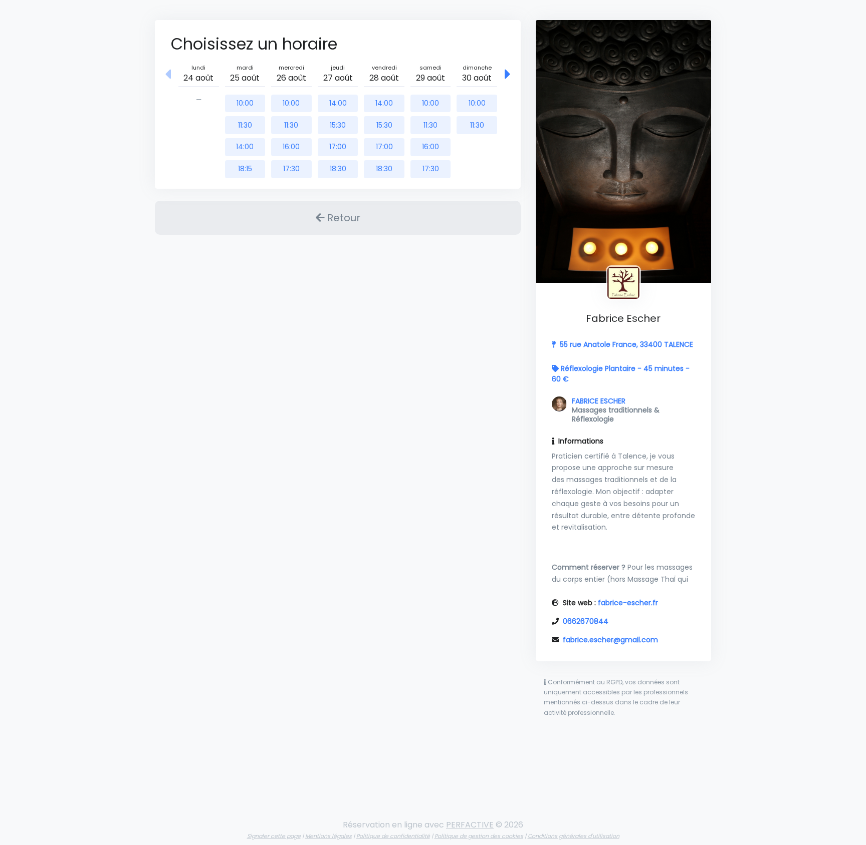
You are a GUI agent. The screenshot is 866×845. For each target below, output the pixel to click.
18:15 (245, 169)
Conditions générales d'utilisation (573, 836)
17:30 (291, 169)
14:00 (245, 147)
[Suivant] (508, 75)
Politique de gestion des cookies (479, 836)
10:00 (245, 103)
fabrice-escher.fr (628, 603)
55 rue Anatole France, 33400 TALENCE (626, 344)
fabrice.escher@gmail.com (610, 640)
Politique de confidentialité (393, 836)
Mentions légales (328, 836)
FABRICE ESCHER (598, 401)
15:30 (338, 125)
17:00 (337, 147)
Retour (342, 218)
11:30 (245, 125)
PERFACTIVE (470, 824)
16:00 (291, 147)
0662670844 (585, 621)
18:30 (338, 169)
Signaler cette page (274, 836)
